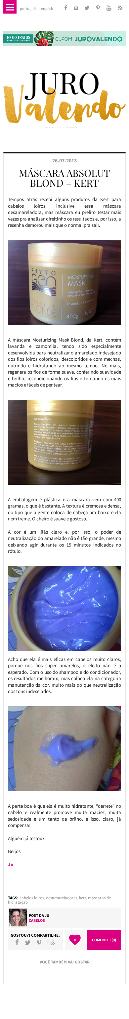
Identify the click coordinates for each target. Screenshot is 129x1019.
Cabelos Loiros (32, 898)
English (47, 9)
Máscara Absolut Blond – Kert (64, 177)
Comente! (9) (104, 939)
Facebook (17, 942)
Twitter (27, 942)
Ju (47, 915)
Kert (82, 898)
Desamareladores (61, 898)
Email (51, 942)
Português (28, 9)
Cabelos (37, 920)
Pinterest (39, 942)
